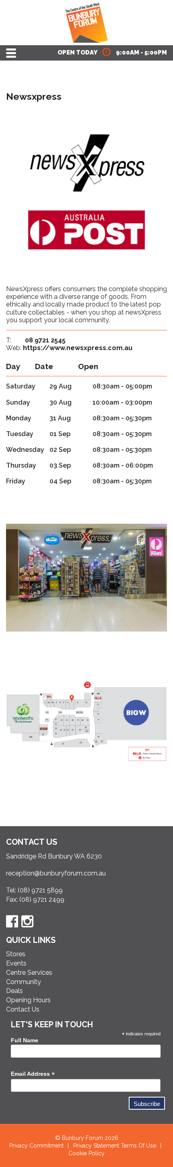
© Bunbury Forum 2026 (86, 1138)
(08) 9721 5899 (40, 890)
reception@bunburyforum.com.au (56, 873)
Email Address (33, 1074)
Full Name (24, 1040)
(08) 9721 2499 (41, 899)
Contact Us (22, 1009)
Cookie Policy (86, 1153)
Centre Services (29, 972)
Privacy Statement (96, 1145)
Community (23, 982)
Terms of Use (138, 1145)
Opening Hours (28, 1000)
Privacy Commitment (36, 1145)
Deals (14, 991)
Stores (15, 954)
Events (16, 963)
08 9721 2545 (45, 340)
